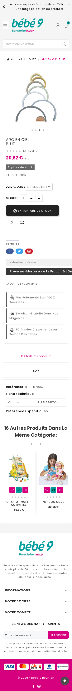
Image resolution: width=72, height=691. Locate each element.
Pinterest (29, 251)
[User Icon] (58, 25)
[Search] (64, 44)
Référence (15, 387)
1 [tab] (32, 130)
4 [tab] (44, 130)
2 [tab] (36, 130)
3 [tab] (40, 130)
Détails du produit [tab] (36, 356)
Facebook (10, 251)
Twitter (19, 251)
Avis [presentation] (36, 371)
